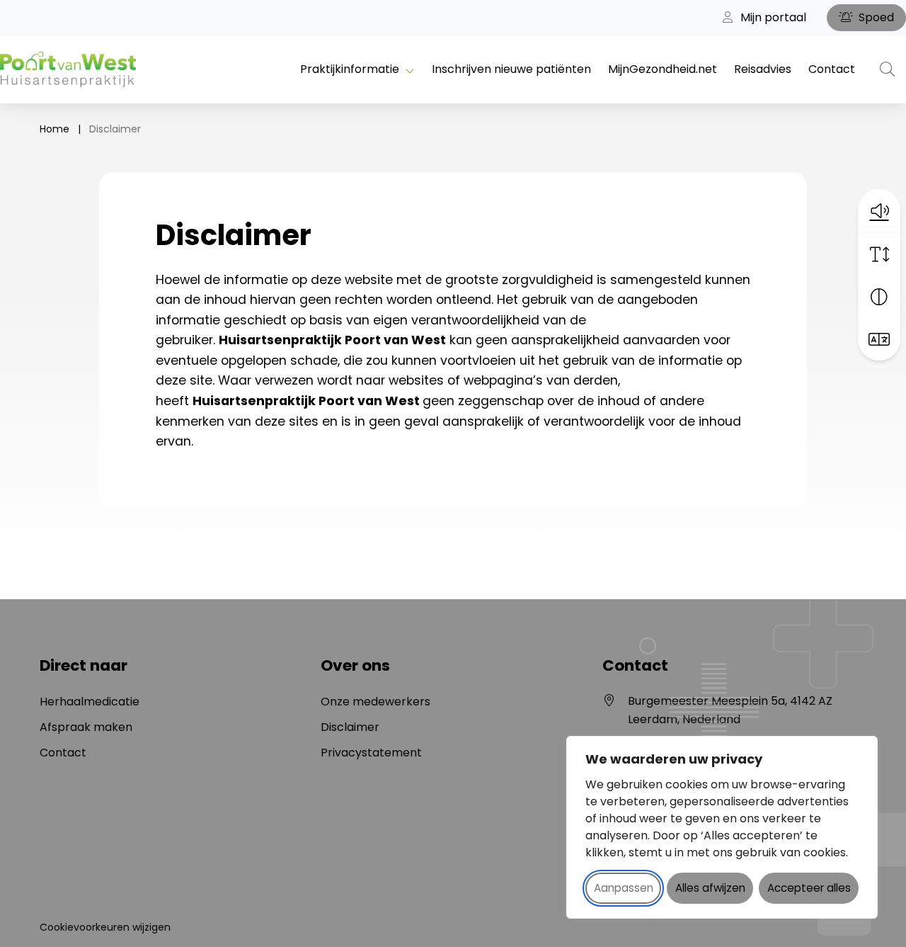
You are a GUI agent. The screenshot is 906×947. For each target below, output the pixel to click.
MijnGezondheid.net (662, 69)
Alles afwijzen (710, 887)
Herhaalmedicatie (89, 701)
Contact (831, 69)
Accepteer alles (809, 887)
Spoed (875, 17)
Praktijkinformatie (349, 69)
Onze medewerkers (375, 701)
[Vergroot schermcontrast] (879, 297)
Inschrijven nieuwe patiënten (511, 69)
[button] (879, 210)
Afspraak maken (86, 727)
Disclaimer (350, 727)
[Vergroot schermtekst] (879, 254)
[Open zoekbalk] (887, 69)
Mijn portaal (772, 17)
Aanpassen (623, 887)
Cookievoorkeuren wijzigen (105, 927)
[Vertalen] (879, 339)
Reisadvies (762, 69)
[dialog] (722, 827)
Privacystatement (371, 752)
